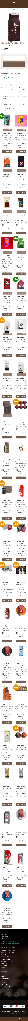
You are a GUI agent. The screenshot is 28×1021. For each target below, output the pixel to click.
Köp (14, 64)
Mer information (8, 104)
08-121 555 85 (10, 941)
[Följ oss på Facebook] (10, 994)
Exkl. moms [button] (23, 10)
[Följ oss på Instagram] (17, 994)
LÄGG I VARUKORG (7, 151)
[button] (14, 4)
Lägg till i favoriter (9, 78)
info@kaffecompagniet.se (12, 943)
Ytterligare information (9, 108)
